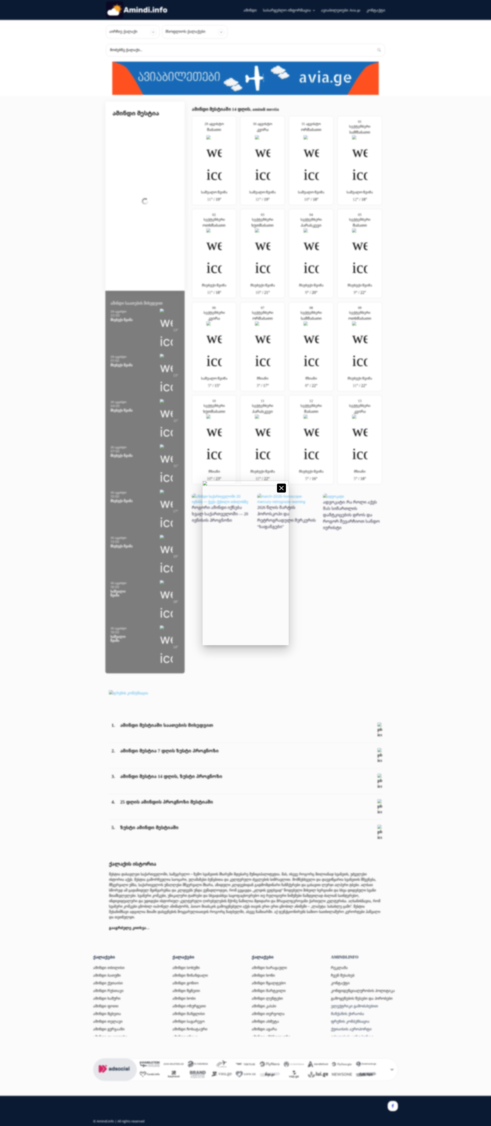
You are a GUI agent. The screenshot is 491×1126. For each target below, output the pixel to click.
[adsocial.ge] (115, 1078)
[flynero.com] (270, 1065)
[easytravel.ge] (173, 1075)
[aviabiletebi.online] (149, 1065)
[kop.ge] (270, 1075)
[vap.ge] (294, 1075)
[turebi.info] (149, 1075)
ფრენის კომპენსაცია (350, 1021)
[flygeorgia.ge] (197, 1065)
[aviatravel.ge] (366, 1065)
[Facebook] (393, 1106)
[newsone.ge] (342, 1075)
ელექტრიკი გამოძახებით (354, 1006)
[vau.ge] (221, 1075)
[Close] (281, 488)
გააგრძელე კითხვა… (129, 927)
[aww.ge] (246, 1075)
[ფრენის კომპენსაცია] (128, 693)
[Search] (379, 50)
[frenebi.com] (221, 1065)
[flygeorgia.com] (342, 1065)
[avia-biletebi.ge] (173, 1065)
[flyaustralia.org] (294, 1065)
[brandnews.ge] (197, 1075)
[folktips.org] (366, 1075)
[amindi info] (137, 10)
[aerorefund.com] (318, 1065)
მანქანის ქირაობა (347, 1013)
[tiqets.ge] (246, 1065)
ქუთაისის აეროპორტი (351, 1029)
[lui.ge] (318, 1075)
